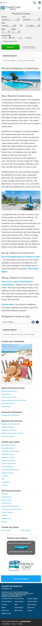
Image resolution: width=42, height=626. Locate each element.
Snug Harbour (6, 394)
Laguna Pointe (6, 406)
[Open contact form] (39, 2)
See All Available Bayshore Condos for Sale (21, 256)
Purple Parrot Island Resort (10, 451)
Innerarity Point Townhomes (11, 415)
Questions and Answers (9, 430)
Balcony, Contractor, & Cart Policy (12, 433)
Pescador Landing (7, 473)
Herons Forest (6, 497)
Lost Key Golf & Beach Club (10, 470)
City (24, 17)
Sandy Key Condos (8, 454)
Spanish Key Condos (8, 460)
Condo (12, 38)
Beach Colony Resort (8, 445)
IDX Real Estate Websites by (11, 621)
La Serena (5, 476)
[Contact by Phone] (34, 2)
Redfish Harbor (6, 518)
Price (3, 23)
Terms (14, 624)
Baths (14, 29)
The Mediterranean (8, 467)
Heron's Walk (6, 530)
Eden (3, 479)
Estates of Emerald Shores (10, 506)
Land (20, 38)
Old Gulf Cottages (7, 512)
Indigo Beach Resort (8, 448)
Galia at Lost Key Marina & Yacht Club (14, 400)
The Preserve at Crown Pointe (11, 509)
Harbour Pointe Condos (9, 397)
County (4, 17)
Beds (3, 29)
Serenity (4, 521)
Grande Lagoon (7, 500)
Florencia (5, 485)
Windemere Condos (8, 457)
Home (5, 38)
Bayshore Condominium (9, 391)
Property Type (6, 35)
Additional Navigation (21, 579)
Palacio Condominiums (9, 463)
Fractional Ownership (10, 41)
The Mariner (5, 482)
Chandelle (5, 494)
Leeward (4, 515)
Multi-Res (28, 38)
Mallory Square (26, 530)
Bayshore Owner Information (11, 424)
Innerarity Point (6, 503)
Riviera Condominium (8, 403)
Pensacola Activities (8, 436)
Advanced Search (29, 47)
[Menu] (39, 8)
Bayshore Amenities (8, 427)
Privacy (20, 624)
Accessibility (6, 624)
